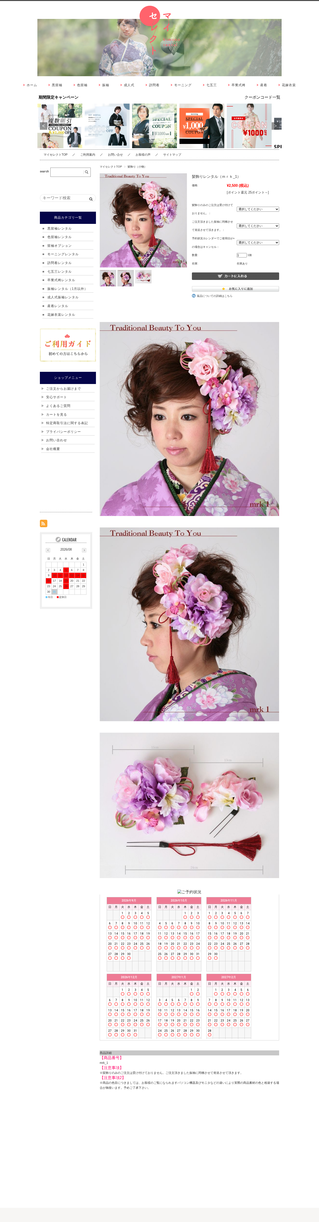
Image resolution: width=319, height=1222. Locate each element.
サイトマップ (172, 154)
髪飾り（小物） (137, 166)
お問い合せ (115, 154)
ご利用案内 (87, 154)
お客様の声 (143, 154)
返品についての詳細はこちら (215, 295)
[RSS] (43, 524)
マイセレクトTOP (56, 154)
